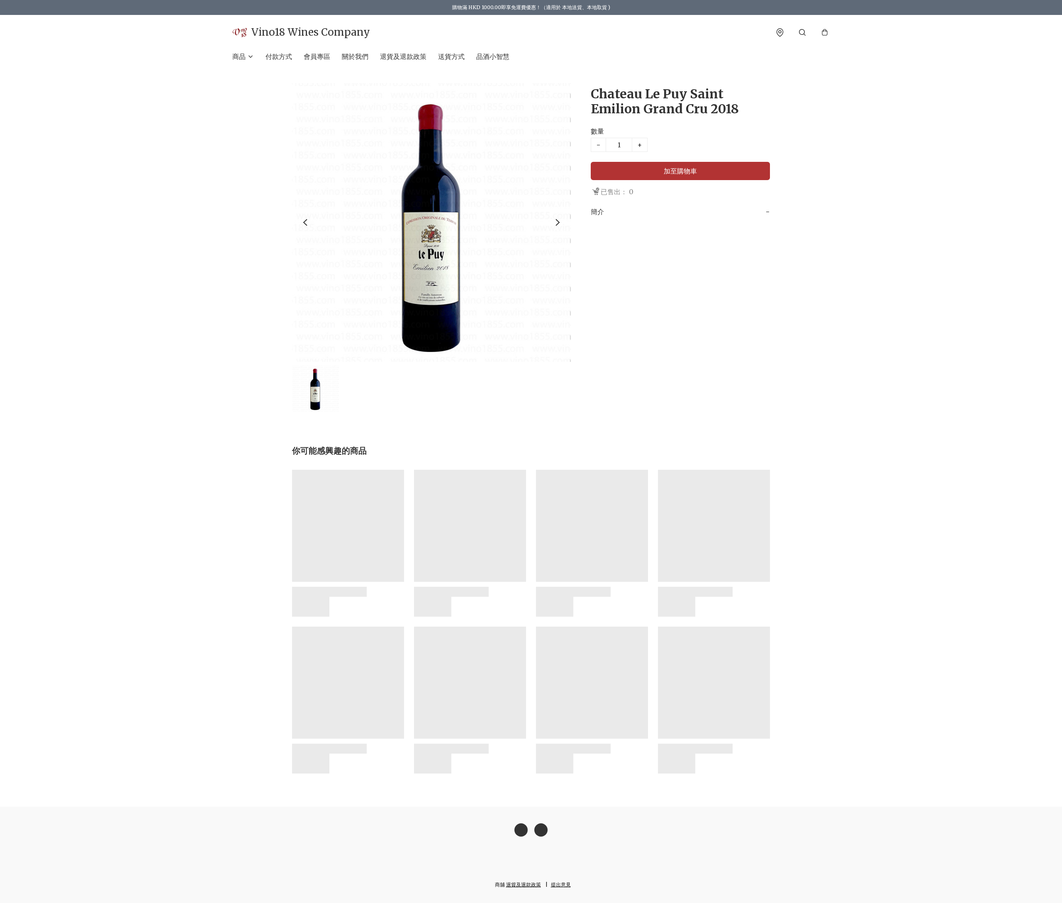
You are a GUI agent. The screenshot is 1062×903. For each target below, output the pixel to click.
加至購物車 (680, 171)
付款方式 (279, 56)
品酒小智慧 (492, 56)
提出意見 (561, 884)
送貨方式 (451, 56)
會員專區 (317, 56)
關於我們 (355, 56)
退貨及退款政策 (403, 56)
